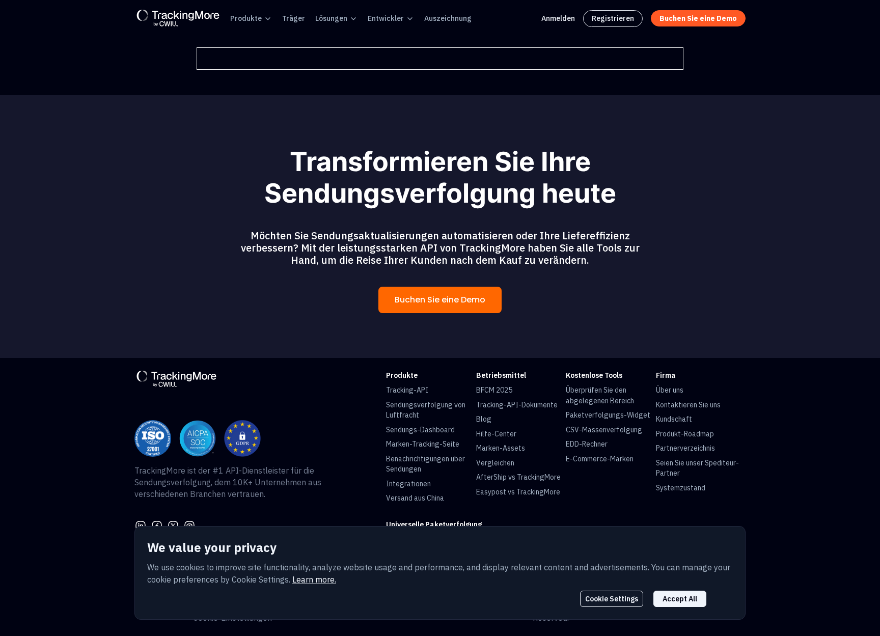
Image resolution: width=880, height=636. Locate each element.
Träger (293, 18)
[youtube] (189, 525)
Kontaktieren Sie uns (688, 404)
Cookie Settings (611, 598)
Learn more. (314, 579)
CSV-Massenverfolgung (604, 429)
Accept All (680, 598)
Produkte (246, 18)
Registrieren (613, 18)
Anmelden (558, 18)
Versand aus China (415, 498)
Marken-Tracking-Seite (422, 444)
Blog (483, 419)
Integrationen (408, 483)
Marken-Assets (500, 448)
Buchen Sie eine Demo (440, 300)
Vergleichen (495, 462)
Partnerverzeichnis (685, 448)
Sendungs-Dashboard (420, 429)
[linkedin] (140, 525)
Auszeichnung (448, 18)
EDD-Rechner (587, 444)
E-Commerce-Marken (600, 458)
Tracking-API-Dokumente (517, 404)
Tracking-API (407, 390)
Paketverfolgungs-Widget (608, 415)
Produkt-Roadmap (685, 433)
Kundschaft (674, 419)
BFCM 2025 (494, 390)
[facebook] (157, 525)
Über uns (669, 390)
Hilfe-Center (496, 433)
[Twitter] (173, 525)
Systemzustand (680, 487)
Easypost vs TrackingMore (518, 491)
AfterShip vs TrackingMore (518, 477)
